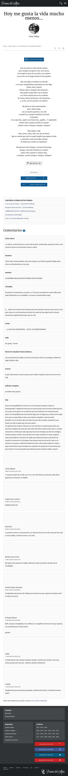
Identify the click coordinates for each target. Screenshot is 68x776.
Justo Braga (17, 215)
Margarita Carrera (22, 218)
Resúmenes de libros (10, 733)
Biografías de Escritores (11, 740)
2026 (37, 727)
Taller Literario (9, 736)
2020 (49, 730)
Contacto (36, 767)
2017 (37, 733)
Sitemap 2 (11, 767)
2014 (49, 733)
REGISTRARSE (11, 716)
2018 (57, 730)
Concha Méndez (28, 207)
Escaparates (9, 215)
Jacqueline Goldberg (27, 204)
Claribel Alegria (30, 211)
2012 (57, 733)
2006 (57, 736)
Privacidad (25, 767)
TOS (31, 767)
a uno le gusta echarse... (12, 204)
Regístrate (44, 701)
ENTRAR (8, 713)
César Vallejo (12, 46)
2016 (41, 733)
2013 (53, 733)
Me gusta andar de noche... (13, 207)
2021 (45, 730)
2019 (53, 730)
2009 (45, 736)
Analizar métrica (9, 727)
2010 (41, 736)
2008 (49, 736)
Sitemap (5, 767)
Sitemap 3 (18, 767)
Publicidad (6, 769)
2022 (41, 730)
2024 (45, 727)
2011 (37, 736)
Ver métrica (34, 172)
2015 (45, 733)
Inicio (5, 46)
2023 (37, 730)
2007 (53, 736)
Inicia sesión (35, 701)
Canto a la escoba (10, 218)
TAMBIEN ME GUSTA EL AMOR (15, 211)
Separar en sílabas (10, 730)
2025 (41, 727)
